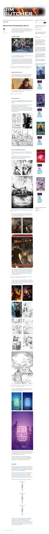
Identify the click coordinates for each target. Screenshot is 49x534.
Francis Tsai (15, 213)
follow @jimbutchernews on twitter (21, 522)
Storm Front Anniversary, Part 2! (16, 26)
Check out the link (23, 109)
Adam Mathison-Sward (15, 100)
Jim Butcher (4, 530)
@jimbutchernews (14, 459)
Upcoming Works (42, 59)
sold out (27, 157)
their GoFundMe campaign (16, 109)
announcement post (26, 523)
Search (36, 21)
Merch (40, 29)
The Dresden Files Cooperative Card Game (18, 466)
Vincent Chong (20, 156)
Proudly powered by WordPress (10, 530)
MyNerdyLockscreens (25, 389)
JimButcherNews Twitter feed (19, 473)
